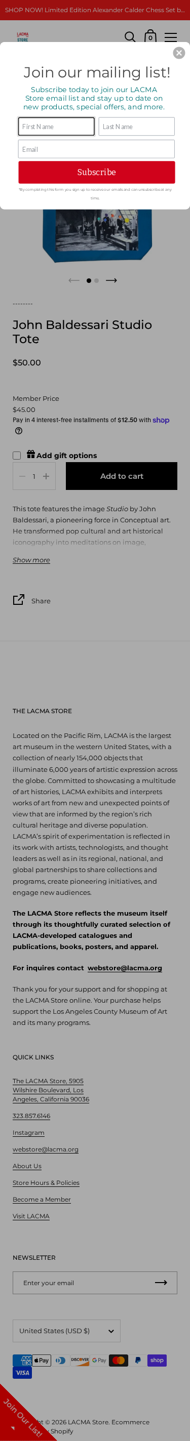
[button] (179, 53)
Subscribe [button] (97, 172)
